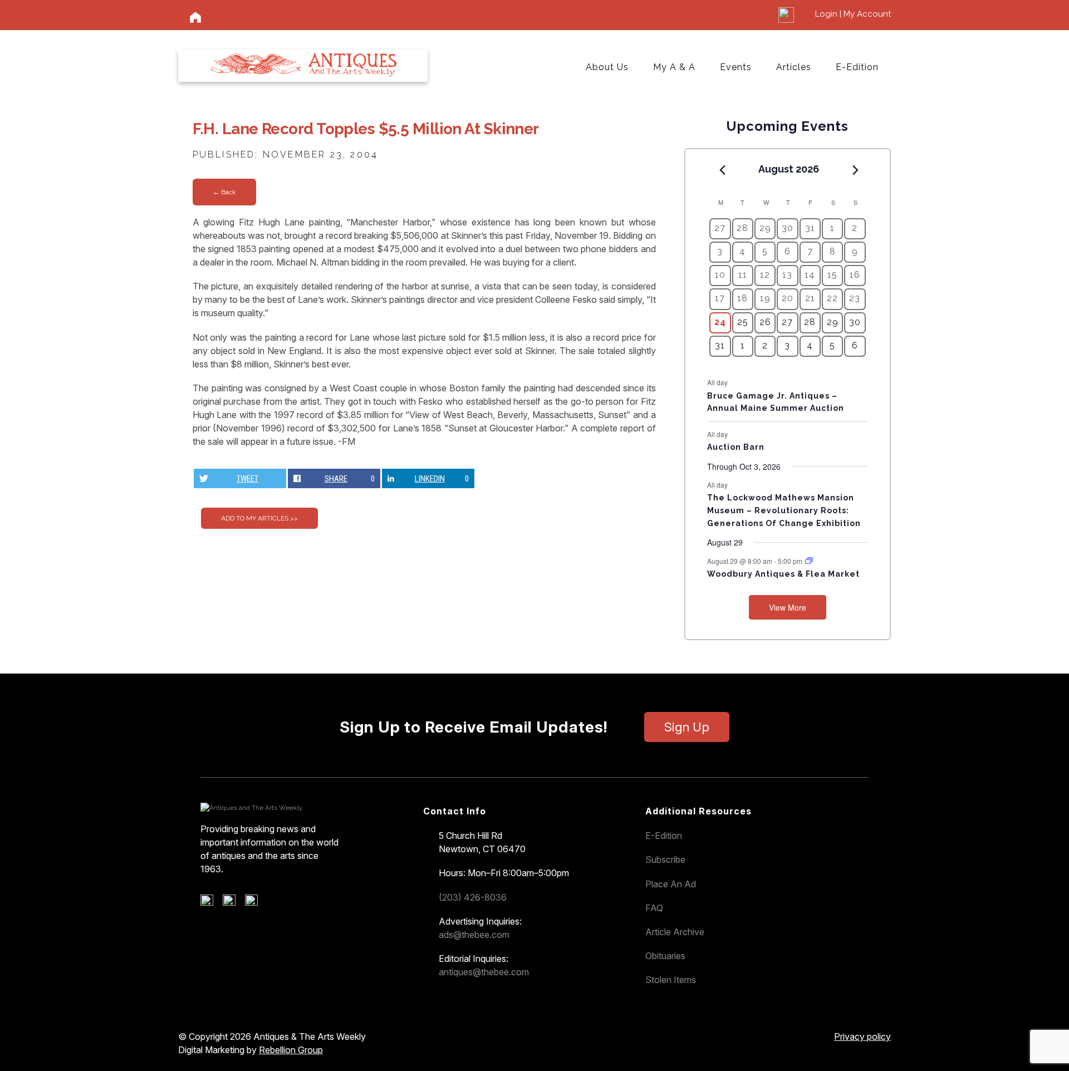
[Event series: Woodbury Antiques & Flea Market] (809, 561)
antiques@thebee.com (484, 971)
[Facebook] (210, 903)
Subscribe (665, 859)
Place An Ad (670, 884)
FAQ (654, 907)
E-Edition (857, 67)
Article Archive (674, 931)
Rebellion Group (291, 1049)
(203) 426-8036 (473, 897)
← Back (224, 192)
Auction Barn (735, 447)
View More (787, 607)
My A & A (674, 67)
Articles (793, 67)
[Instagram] (255, 903)
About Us (607, 67)
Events (736, 67)
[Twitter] (233, 903)
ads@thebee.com (474, 934)
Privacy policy (862, 1036)
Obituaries (665, 955)
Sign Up (686, 727)
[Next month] (855, 169)
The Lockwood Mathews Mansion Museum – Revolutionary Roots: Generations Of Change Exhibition (784, 510)
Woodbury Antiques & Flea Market (783, 573)
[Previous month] (722, 169)
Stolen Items (670, 979)
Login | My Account (853, 14)
